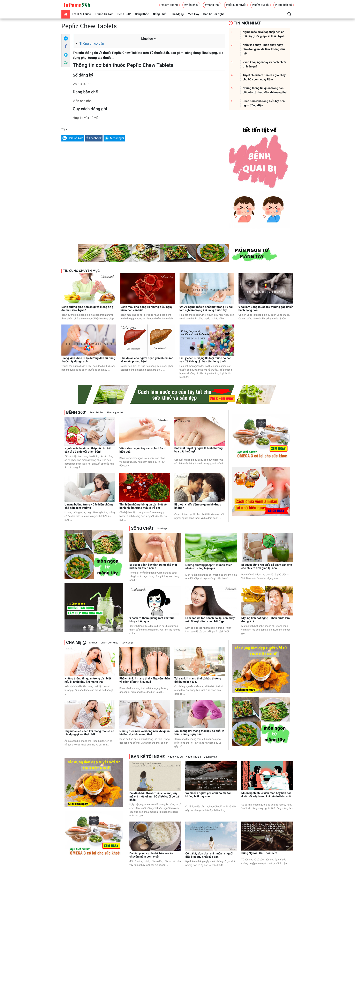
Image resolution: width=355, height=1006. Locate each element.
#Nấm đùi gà (260, 5)
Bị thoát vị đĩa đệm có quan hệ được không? (197, 506)
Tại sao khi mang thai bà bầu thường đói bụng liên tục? (197, 680)
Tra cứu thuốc (81, 14)
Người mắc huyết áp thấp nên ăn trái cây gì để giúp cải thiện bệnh (88, 450)
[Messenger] (66, 55)
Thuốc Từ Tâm (104, 14)
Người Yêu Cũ (175, 756)
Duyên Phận (210, 756)
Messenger (117, 138)
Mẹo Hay (193, 14)
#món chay (191, 5)
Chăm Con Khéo (109, 642)
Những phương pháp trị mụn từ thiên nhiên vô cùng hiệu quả (208, 566)
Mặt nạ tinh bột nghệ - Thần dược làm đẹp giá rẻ (265, 620)
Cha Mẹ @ (177, 14)
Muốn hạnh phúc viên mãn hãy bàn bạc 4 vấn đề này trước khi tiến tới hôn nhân (266, 795)
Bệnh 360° (124, 14)
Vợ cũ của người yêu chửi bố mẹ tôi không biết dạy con (208, 795)
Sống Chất (159, 14)
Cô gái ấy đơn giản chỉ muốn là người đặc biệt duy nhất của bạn (209, 855)
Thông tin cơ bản (92, 43)
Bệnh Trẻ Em (96, 412)
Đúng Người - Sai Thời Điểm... (260, 853)
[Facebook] (66, 46)
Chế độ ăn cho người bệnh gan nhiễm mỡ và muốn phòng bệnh (146, 360)
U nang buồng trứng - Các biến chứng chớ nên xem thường (89, 506)
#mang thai (212, 5)
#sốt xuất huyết (236, 5)
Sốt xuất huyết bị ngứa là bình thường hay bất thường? (198, 450)
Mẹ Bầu (93, 642)
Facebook (95, 138)
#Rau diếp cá (283, 5)
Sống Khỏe (142, 14)
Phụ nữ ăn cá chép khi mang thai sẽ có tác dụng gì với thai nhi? (89, 733)
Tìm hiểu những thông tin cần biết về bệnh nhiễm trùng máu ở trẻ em (143, 506)
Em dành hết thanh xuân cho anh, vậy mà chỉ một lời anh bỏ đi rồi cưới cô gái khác (154, 797)
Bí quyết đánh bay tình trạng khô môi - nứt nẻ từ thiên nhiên (154, 566)
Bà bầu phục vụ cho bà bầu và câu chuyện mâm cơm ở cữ (151, 855)
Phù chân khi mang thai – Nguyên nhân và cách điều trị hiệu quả (144, 680)
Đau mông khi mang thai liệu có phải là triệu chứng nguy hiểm (199, 732)
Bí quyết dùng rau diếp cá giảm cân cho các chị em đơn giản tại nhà (266, 566)
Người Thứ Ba (193, 756)
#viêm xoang (169, 5)
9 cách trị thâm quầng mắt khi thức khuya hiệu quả (151, 620)
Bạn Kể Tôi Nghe (214, 14)
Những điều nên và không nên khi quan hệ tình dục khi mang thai (144, 733)
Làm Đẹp (162, 528)
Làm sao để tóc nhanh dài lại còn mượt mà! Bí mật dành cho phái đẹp (210, 620)
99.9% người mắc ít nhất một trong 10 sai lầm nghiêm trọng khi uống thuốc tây (206, 308)
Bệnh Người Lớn (115, 412)
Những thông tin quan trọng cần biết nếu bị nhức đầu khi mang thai (88, 680)
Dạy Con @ (127, 642)
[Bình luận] (66, 63)
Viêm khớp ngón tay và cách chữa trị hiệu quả (142, 450)
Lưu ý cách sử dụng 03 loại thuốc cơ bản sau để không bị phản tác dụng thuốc (206, 360)
